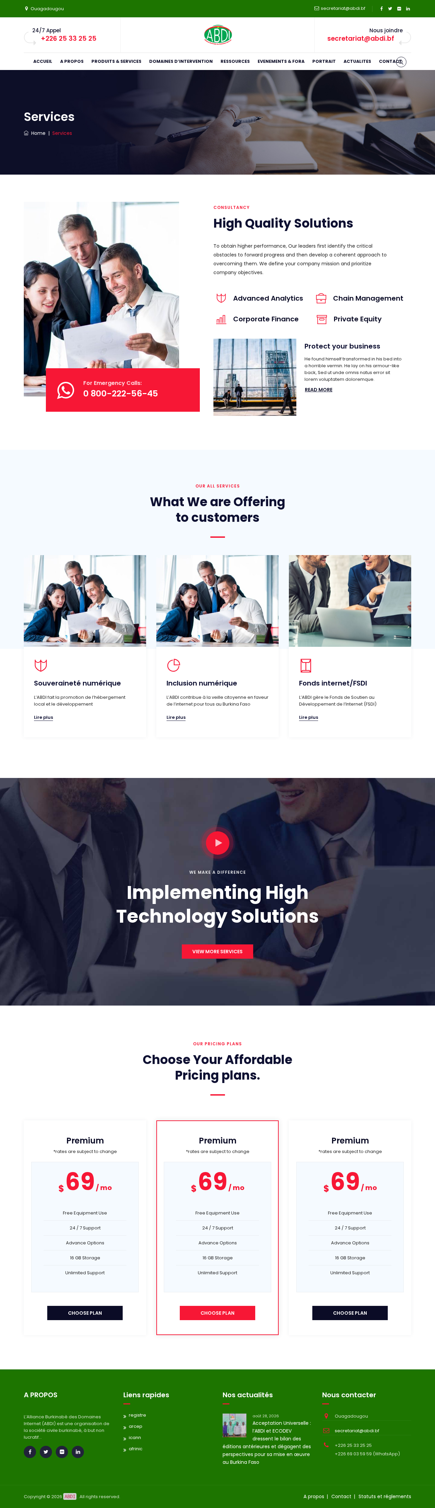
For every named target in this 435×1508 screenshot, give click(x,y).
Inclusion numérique (202, 683)
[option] (85, 648)
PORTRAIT (324, 61)
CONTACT (390, 61)
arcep (135, 1426)
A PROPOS (72, 61)
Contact (341, 1496)
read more (318, 389)
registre (137, 1415)
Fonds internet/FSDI (333, 683)
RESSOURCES (235, 61)
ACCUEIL (42, 61)
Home (37, 133)
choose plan (85, 1313)
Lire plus (43, 717)
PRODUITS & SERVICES (116, 61)
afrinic (135, 1448)
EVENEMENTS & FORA (281, 61)
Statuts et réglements (385, 1496)
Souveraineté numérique (77, 683)
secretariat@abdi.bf (343, 8)
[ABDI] (217, 35)
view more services (217, 951)
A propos (313, 1496)
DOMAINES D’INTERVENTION (181, 61)
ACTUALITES (357, 61)
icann (135, 1437)
